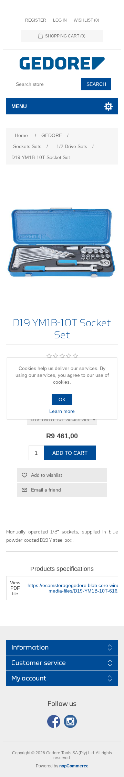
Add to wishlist (46, 475)
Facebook (53, 721)
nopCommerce (74, 766)
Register (35, 20)
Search (96, 84)
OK (62, 399)
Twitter (70, 721)
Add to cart (69, 453)
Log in (60, 20)
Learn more (62, 411)
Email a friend (46, 490)
